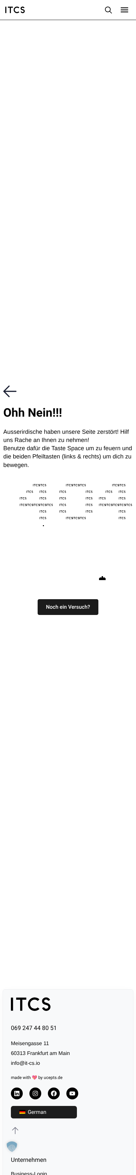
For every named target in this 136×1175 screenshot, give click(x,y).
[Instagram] (35, 1093)
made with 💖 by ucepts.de (36, 1077)
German (36, 1112)
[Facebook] (54, 1093)
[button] (68, 607)
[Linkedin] (17, 1093)
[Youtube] (72, 1093)
